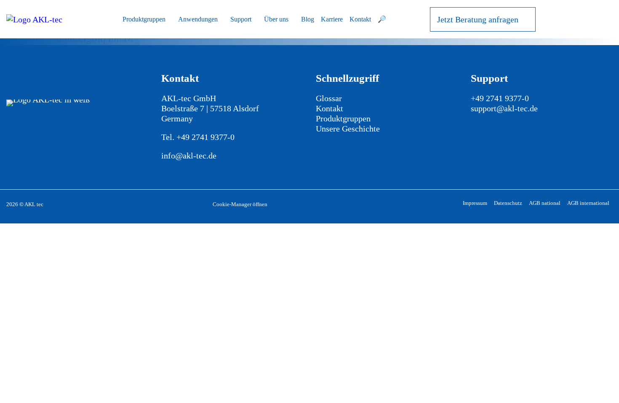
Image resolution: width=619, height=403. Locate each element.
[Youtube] (15, 128)
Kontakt (360, 19)
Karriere (332, 19)
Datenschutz (508, 203)
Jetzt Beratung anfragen (477, 19)
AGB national (544, 203)
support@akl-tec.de (504, 108)
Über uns (276, 19)
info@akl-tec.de (188, 155)
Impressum (475, 203)
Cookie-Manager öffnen (240, 204)
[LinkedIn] (32, 128)
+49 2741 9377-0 (205, 137)
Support (240, 19)
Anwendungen (198, 19)
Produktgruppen (144, 19)
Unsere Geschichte (348, 128)
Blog (307, 19)
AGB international (588, 203)
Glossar (329, 98)
